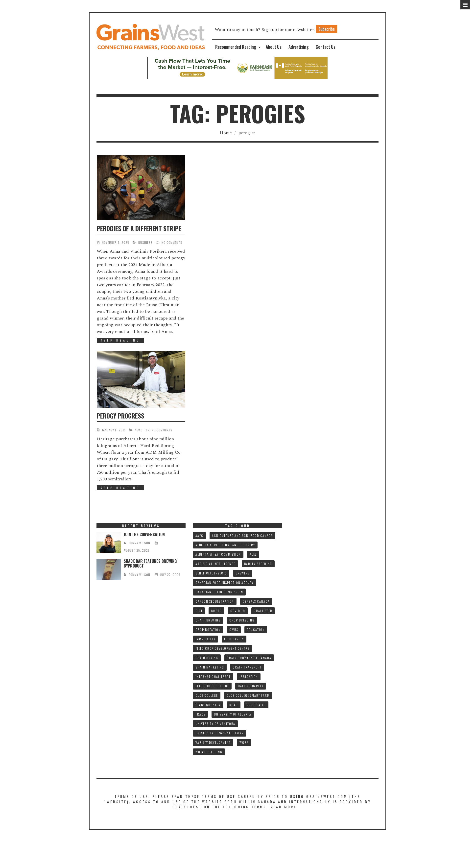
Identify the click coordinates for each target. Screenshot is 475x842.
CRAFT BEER (263, 611)
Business (145, 242)
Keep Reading (120, 340)
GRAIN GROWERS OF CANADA (249, 658)
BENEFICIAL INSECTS (211, 573)
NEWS (139, 430)
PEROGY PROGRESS (120, 415)
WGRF (243, 742)
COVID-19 (237, 611)
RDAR (233, 705)
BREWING (243, 573)
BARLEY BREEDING (258, 564)
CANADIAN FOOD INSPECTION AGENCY (224, 582)
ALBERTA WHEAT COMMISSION (218, 554)
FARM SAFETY (205, 639)
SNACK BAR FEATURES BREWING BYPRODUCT (150, 563)
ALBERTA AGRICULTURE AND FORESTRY (225, 545)
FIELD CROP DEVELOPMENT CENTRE (222, 648)
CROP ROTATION (208, 629)
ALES (253, 554)
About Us (274, 47)
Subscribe (326, 29)
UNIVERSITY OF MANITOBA (215, 723)
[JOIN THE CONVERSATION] (108, 542)
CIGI (198, 611)
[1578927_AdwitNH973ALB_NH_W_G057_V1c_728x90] (237, 67)
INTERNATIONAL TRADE (213, 676)
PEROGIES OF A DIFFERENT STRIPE (139, 228)
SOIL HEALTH (256, 705)
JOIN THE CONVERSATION (144, 534)
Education (256, 629)
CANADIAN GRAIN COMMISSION (219, 592)
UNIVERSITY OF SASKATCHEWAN (219, 733)
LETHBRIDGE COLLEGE (212, 686)
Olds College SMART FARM (248, 695)
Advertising (298, 47)
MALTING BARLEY (250, 686)
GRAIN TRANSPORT (247, 667)
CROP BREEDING (242, 620)
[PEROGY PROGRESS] (141, 379)
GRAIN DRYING (206, 658)
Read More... (286, 806)
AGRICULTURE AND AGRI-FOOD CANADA (242, 535)
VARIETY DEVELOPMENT (213, 742)
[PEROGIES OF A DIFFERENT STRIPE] (141, 187)
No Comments (172, 242)
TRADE (200, 714)
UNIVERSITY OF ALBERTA (232, 714)
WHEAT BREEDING (208, 752)
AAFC (199, 535)
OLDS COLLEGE (206, 695)
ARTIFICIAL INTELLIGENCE (215, 564)
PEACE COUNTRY (208, 705)
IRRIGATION (248, 676)
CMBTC (216, 611)
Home (226, 132)
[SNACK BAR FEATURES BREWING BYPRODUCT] (108, 569)
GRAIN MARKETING (209, 667)
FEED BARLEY (234, 639)
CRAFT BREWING (208, 620)
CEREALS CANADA (256, 601)
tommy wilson (139, 543)
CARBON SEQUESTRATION (214, 601)
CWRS (233, 629)
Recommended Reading (235, 47)
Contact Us (325, 47)
